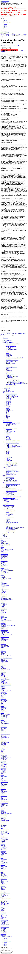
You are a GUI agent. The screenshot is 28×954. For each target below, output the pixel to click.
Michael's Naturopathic (5, 734)
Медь (7, 415)
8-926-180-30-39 (4, 2)
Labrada (2, 713)
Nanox (2, 750)
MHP (2, 732)
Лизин (7, 450)
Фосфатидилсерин (10, 374)
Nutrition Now (4, 796)
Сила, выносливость (7, 493)
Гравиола (8, 356)
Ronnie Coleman (4, 847)
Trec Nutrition (3, 900)
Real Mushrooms (4, 839)
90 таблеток (3, 47)
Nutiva (2, 783)
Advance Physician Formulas (7, 549)
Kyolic (2, 709)
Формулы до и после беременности (16, 382)
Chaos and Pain (4, 604)
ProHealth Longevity (5, 820)
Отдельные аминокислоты (12, 465)
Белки (4, 467)
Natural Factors (4, 756)
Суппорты (8, 519)
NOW (2, 778)
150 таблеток (4, 48)
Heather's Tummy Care (5, 679)
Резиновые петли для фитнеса (12, 528)
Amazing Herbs (4, 552)
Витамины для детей (10, 395)
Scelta (2, 855)
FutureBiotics (3, 659)
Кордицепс (8, 358)
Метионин (8, 451)
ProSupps (2, 824)
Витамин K (8, 404)
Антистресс (8, 348)
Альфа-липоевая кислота (11, 349)
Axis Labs (3, 562)
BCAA (7, 444)
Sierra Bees (3, 865)
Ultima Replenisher (4, 903)
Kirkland (2, 706)
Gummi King (3, 672)
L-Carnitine (5, 487)
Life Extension (4, 716)
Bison (2, 582)
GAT (2, 662)
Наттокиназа (8, 364)
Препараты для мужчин (8, 387)
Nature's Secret (4, 766)
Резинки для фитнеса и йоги (12, 522)
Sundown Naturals (4, 881)
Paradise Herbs (4, 811)
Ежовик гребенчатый (10, 431)
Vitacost (2, 911)
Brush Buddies (4, 595)
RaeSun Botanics (4, 837)
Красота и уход (6, 388)
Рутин (7, 369)
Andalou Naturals (4, 556)
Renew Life (3, 845)
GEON (2, 666)
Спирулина (8, 371)
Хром (7, 418)
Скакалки (8, 521)
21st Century (3, 541)
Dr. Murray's (3, 624)
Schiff (2, 858)
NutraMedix (3, 789)
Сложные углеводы (10, 478)
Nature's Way (3, 769)
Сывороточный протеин (11, 470)
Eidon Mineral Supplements (6, 634)
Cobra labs (3, 610)
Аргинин (8, 448)
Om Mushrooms (4, 799)
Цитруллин (8, 466)
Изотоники (5, 503)
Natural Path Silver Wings (6, 757)
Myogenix (3, 748)
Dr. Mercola (3, 623)
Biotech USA (3, 579)
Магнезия (8, 517)
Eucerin (2, 642)
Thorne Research (4, 895)
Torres (2, 897)
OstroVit (2, 808)
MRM (2, 739)
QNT (2, 828)
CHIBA (2, 606)
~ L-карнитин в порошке (11, 491)
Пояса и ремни (9, 513)
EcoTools (2, 633)
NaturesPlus (3, 770)
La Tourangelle (4, 711)
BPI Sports (3, 592)
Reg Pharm (3, 842)
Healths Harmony (4, 676)
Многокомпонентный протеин (12, 471)
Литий (7, 411)
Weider (2, 918)
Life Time (3, 718)
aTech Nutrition (4, 559)
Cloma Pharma (4, 609)
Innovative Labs (4, 693)
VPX (2, 916)
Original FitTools (4, 805)
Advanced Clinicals (5, 550)
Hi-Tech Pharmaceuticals (6, 685)
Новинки (5, 536)
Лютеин (7, 436)
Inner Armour (3, 692)
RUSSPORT (3, 851)
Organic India (3, 804)
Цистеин (8, 456)
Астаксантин (9, 429)
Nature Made (3, 762)
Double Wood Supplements (6, 620)
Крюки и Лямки (9, 514)
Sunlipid (2, 882)
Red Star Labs (3, 840)
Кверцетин (8, 433)
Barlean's (2, 566)
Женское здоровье (10, 378)
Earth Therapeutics (4, 630)
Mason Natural (4, 727)
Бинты (7, 512)
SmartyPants (3, 869)
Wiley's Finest (3, 921)
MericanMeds (3, 731)
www (4, 535)
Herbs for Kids (4, 682)
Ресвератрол (8, 439)
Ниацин (7, 365)
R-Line (2, 835)
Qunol (2, 834)
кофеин (7, 501)
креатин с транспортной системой (13, 496)
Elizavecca (3, 635)
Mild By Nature (4, 735)
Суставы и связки (7, 422)
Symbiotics (3, 889)
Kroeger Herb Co (4, 708)
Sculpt (2, 861)
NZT (2, 797)
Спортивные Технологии (6, 936)
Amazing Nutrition (4, 554)
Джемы (7, 508)
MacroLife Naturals (5, 723)
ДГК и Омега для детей (13, 396)
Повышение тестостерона (9, 498)
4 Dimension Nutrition (5, 543)
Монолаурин (8, 437)
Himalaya (2, 686)
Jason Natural (3, 701)
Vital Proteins (3, 913)
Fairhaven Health (4, 645)
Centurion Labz (4, 603)
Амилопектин (9, 479)
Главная (5, 20)
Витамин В (8, 399)
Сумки (7, 520)
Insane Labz (3, 694)
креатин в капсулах (10, 495)
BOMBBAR (3, 591)
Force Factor (3, 652)
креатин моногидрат (10, 494)
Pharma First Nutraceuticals (6, 813)
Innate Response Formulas (6, 690)
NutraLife (3, 787)
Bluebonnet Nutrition (5, 585)
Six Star (2, 867)
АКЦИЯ (5, 341)
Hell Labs (3, 680)
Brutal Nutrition (4, 596)
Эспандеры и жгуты (10, 529)
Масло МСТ (8, 486)
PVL (2, 827)
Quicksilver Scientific (5, 833)
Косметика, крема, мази (8, 391)
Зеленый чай (8, 432)
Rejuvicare (3, 844)
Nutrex (2, 790)
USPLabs (2, 908)
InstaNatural (3, 695)
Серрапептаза (9, 370)
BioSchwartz (3, 577)
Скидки (5, 26)
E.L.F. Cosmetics (4, 628)
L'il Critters (3, 710)
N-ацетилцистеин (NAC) (11, 463)
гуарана (7, 502)
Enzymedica (3, 640)
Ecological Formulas (5, 632)
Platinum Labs (3, 815)
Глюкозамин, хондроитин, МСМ (13, 423)
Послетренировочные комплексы (10, 499)
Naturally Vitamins (4, 759)
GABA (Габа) (9, 457)
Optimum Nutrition (4, 803)
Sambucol (3, 852)
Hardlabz (2, 674)
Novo (2, 777)
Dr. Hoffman (3, 621)
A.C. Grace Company (5, 544)
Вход (7, 32)
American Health (4, 555)
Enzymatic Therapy (5, 639)
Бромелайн (8, 354)
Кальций (8, 409)
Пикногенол (8, 438)
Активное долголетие (15, 34)
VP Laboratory (4, 915)
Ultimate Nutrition (4, 904)
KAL (2, 702)
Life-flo (2, 720)
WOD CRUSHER (4, 922)
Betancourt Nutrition (5, 572)
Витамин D (8, 402)
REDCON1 (3, 841)
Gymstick (2, 673)
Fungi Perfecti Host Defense (6, 658)
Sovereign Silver (4, 876)
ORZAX (2, 806)
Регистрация (3, 32)
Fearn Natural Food (5, 646)
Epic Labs (3, 641)
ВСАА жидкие (11, 447)
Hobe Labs (5, 534)
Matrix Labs (3, 728)
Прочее (4, 533)
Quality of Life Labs (5, 830)
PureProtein (3, 826)
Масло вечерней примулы (14, 380)
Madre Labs (3, 724)
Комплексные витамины (11, 394)
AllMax (2, 551)
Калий (7, 408)
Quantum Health (4, 831)
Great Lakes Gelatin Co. (6, 669)
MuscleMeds (3, 743)
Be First (2, 568)
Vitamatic (2, 914)
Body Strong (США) (5, 589)
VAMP (2, 909)
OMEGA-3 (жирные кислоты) (12, 343)
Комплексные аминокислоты (12, 443)
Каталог (5, 28)
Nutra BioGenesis (4, 784)
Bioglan (2, 575)
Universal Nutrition (4, 906)
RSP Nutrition (3, 849)
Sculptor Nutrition (4, 862)
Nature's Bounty (4, 764)
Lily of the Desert (4, 721)
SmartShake (3, 868)
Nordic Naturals (4, 776)
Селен (7, 417)
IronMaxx (3, 697)
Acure (2, 548)
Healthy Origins (4, 678)
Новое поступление (7, 340)
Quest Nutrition (4, 832)
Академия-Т (3, 935)
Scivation (2, 860)
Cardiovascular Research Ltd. (7, 599)
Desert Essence (4, 617)
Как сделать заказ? (7, 22)
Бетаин (7, 353)
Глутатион (8, 430)
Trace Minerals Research (6, 899)
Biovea (2, 580)
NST (2, 779)
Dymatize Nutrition (4, 627)
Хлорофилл (8, 375)
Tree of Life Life (4, 901)
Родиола (7, 368)
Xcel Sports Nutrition (5, 924)
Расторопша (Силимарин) (11, 367)
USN (2, 907)
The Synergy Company (5, 893)
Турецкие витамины (7, 420)
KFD (2, 703)
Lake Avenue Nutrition (5, 714)
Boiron (2, 590)
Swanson (2, 888)
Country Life (3, 612)
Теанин (7, 453)
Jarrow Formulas (4, 700)
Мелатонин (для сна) (10, 363)
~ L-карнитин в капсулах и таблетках (14, 489)
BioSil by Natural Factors (6, 578)
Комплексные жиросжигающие (13, 484)
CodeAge (2, 611)
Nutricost (2, 794)
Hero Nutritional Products (6, 683)
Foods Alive (3, 651)
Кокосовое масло (9, 385)
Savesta (2, 854)
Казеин (7, 472)
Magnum (2, 725)
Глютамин (8, 459)
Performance (3, 812)
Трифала (8, 372)
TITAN (2, 896)
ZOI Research (3, 934)
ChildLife (2, 607)
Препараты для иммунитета (9, 427)
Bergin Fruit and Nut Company (7, 570)
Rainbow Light (4, 838)
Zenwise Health (4, 931)
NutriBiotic (3, 792)
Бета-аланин (8, 461)
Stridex (2, 880)
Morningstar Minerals (5, 737)
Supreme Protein (4, 887)
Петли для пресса (9, 516)
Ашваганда (8, 350)
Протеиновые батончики (8, 506)
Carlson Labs (3, 600)
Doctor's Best (3, 619)
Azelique (2, 563)
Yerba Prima (3, 928)
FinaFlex (2, 647)
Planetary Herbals (4, 814)
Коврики (8, 526)
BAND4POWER (4, 565)
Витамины (5, 392)
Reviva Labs (3, 846)
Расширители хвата (10, 530)
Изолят (7, 468)
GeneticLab (3, 665)
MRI (1, 738)
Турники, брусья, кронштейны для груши (15, 527)
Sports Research (4, 879)
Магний (7, 412)
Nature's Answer (4, 763)
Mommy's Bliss (4, 736)
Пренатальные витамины (14, 381)
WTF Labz (3, 923)
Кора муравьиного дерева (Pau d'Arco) (14, 357)
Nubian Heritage (4, 780)
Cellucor (2, 602)
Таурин (7, 452)
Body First (3, 587)
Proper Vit (3, 823)
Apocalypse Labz (4, 557)
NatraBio (2, 751)
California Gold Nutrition (6, 598)
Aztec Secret (3, 564)
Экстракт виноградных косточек (13, 440)
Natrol (7, 35)
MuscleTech (3, 745)
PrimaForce (3, 819)
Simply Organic (4, 866)
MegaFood (3, 730)
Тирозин (8, 454)
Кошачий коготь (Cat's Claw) (12, 360)
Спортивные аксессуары (8, 509)
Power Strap (3, 817)
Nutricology (3, 793)
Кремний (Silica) (9, 410)
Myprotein (3, 749)
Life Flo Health (4, 717)
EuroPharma (3, 644)
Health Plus (3, 675)
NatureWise (3, 771)
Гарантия (5, 27)
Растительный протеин (11, 474)
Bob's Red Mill (4, 586)
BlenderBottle (3, 584)
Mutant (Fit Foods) (4, 747)
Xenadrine (3, 925)
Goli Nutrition (3, 668)
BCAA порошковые (12, 445)
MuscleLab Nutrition (5, 742)
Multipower (3, 741)
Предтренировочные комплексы (10, 480)
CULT (2, 613)
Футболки (8, 524)
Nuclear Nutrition (4, 782)
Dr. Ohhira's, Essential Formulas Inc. (8, 625)
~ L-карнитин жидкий (11, 488)
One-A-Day (3, 800)
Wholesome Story (4, 920)
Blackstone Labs (4, 583)
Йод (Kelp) (8, 406)
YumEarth (3, 930)
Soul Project (3, 874)
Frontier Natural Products (6, 655)
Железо (7, 405)
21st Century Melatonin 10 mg (8, 333)
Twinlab (2, 902)
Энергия (5, 500)
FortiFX (2, 654)
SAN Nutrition (4, 853)
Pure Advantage (4, 825)
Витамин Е (8, 403)
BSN (2, 597)
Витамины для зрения (10, 397)
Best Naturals (3, 571)
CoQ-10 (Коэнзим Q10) (11, 346)
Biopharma (3, 576)
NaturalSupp (3, 761)
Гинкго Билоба (9, 355)
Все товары (5, 338)
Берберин (8, 351)
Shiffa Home (3, 863)
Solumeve (3, 873)
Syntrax (2, 890)
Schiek (2, 856)
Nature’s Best (3, 772)
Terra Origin (3, 891)
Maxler (2, 729)
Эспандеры (8, 523)
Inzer (2, 696)
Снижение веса (6, 482)
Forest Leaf (3, 653)
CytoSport (3, 614)
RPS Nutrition (3, 848)
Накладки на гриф (10, 532)
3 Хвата (2, 542)
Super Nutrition (4, 884)
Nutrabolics (3, 786)
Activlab (2, 547)
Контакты (5, 21)
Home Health (3, 688)
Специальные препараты (8, 505)
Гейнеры (5, 475)
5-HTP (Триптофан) (10, 344)
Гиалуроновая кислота (11, 424)
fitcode (2, 648)
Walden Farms (3, 917)
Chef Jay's (3, 605)
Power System (3, 818)
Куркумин (8, 434)
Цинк (7, 419)
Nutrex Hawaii (4, 791)
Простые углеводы (10, 477)
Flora (2, 649)
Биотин (7, 389)
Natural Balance (4, 755)
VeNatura (2, 910)
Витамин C (8, 401)
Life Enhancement (4, 715)
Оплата (4, 25)
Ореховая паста (9, 507)
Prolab (2, 821)
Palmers (2, 810)
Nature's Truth (3, 768)
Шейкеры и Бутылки (10, 510)
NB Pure (2, 773)
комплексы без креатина (11, 481)
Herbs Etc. (3, 681)
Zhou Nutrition (4, 932)
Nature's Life (3, 765)
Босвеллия (8, 426)
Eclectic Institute (4, 631)
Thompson (3, 894)
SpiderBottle (3, 877)
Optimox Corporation (5, 801)
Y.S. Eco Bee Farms (5, 927)
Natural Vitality (4, 758)
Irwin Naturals (3, 699)
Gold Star (2, 667)
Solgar (2, 872)
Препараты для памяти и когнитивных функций (16, 383)
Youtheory (3, 929)
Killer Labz (3, 704)
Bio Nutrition (3, 573)
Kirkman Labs (3, 707)
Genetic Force (3, 663)
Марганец (8, 413)
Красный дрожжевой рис (11, 361)
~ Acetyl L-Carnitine (10, 492)
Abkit (2, 545)
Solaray (2, 870)
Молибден (8, 416)
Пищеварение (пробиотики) (12, 376)
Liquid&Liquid (4, 722)
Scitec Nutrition (4, 859)
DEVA (2, 618)
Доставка (5, 24)
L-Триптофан (9, 460)
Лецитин (8, 362)
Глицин (7, 458)
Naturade (2, 754)
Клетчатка (10, 377)
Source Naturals (4, 875)
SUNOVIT (3, 883)
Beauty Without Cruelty (5, 569)
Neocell (2, 775)
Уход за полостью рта (10, 384)
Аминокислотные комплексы (9, 441)
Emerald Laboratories (5, 637)
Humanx (2, 689)
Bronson (2, 593)
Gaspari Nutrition (4, 661)
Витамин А (8, 398)
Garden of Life (4, 660)
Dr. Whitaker (3, 626)
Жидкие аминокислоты (11, 464)
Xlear (2, 540)
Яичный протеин (9, 473)
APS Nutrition (3, 558)
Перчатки (8, 515)
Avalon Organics (4, 561)
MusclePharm (3, 744)
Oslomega (3, 807)
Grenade (2, 671)
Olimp (2, 798)
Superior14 (3, 886)
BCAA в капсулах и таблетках (15, 446)
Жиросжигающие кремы (11, 485)
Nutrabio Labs (3, 785)
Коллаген (8, 390)
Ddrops (2, 616)
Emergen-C (3, 638)
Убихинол (10, 347)
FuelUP (2, 656)
